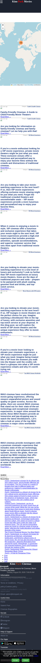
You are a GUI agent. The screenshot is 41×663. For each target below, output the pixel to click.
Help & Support (6, 632)
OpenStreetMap (28, 85)
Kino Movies (22, 1)
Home (3, 602)
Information (5, 575)
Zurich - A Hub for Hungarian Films (17, 553)
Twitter (4, 624)
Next (6, 559)
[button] (21, 43)
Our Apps (4, 639)
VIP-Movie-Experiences (34, 135)
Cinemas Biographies (9, 609)
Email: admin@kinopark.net (11, 594)
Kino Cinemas (20, 563)
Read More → (6, 117)
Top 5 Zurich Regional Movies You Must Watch (22, 532)
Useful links (5, 598)
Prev (6, 557)
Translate (4, 647)
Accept (15, 660)
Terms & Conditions (8, 583)
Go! (22, 477)
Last (5, 561)
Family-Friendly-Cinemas (33, 106)
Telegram (5, 628)
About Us (4, 635)
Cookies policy (11, 587)
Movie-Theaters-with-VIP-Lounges (31, 290)
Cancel (26, 660)
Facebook (5, 617)
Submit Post (5, 605)
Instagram (6, 620)
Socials (3, 613)
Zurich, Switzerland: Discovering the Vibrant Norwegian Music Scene (21, 550)
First (5, 555)
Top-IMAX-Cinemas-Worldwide (32, 373)
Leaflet (14, 85)
